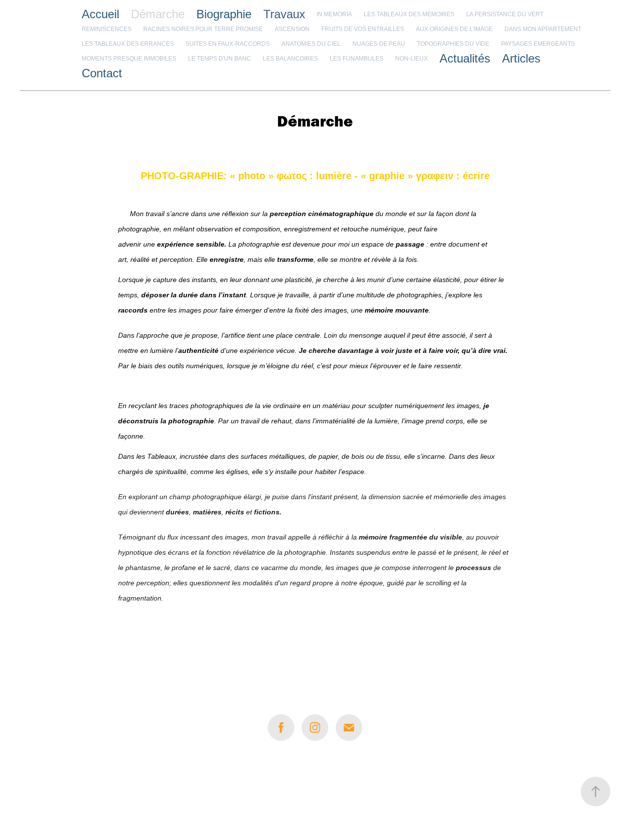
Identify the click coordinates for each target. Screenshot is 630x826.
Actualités (465, 58)
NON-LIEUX (411, 58)
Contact (102, 73)
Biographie (224, 14)
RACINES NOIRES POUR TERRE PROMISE (203, 29)
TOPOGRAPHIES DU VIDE (453, 43)
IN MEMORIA (334, 14)
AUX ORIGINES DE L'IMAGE (454, 29)
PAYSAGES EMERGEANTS (538, 43)
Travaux (284, 14)
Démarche (158, 14)
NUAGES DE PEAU (378, 43)
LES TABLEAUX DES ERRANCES (128, 43)
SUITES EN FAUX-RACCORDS (228, 43)
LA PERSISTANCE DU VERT (504, 14)
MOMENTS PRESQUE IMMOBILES (129, 58)
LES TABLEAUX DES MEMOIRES (409, 14)
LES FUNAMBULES (356, 58)
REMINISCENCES (106, 29)
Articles (521, 58)
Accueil (100, 14)
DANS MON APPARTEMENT (542, 29)
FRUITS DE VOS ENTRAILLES (362, 29)
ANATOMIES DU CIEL (311, 43)
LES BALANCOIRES (290, 58)
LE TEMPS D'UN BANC (219, 58)
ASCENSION (292, 29)
